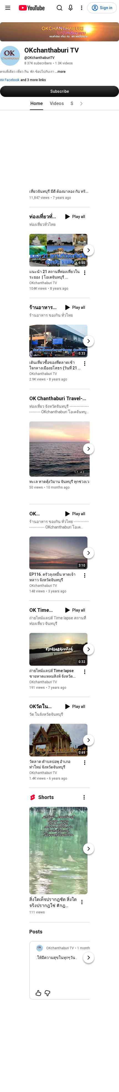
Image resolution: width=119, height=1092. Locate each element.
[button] (81, 103)
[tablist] (59, 103)
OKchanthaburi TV (43, 283)
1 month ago (87, 948)
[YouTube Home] (31, 8)
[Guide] (7, 7)
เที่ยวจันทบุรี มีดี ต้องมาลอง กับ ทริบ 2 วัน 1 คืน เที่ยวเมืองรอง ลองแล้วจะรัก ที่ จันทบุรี (59, 191)
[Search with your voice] (70, 7)
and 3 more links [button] (33, 80)
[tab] (36, 103)
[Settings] (81, 7)
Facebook (11, 80)
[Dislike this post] (47, 993)
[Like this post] (38, 993)
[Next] (88, 250)
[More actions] (84, 272)
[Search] (59, 7)
